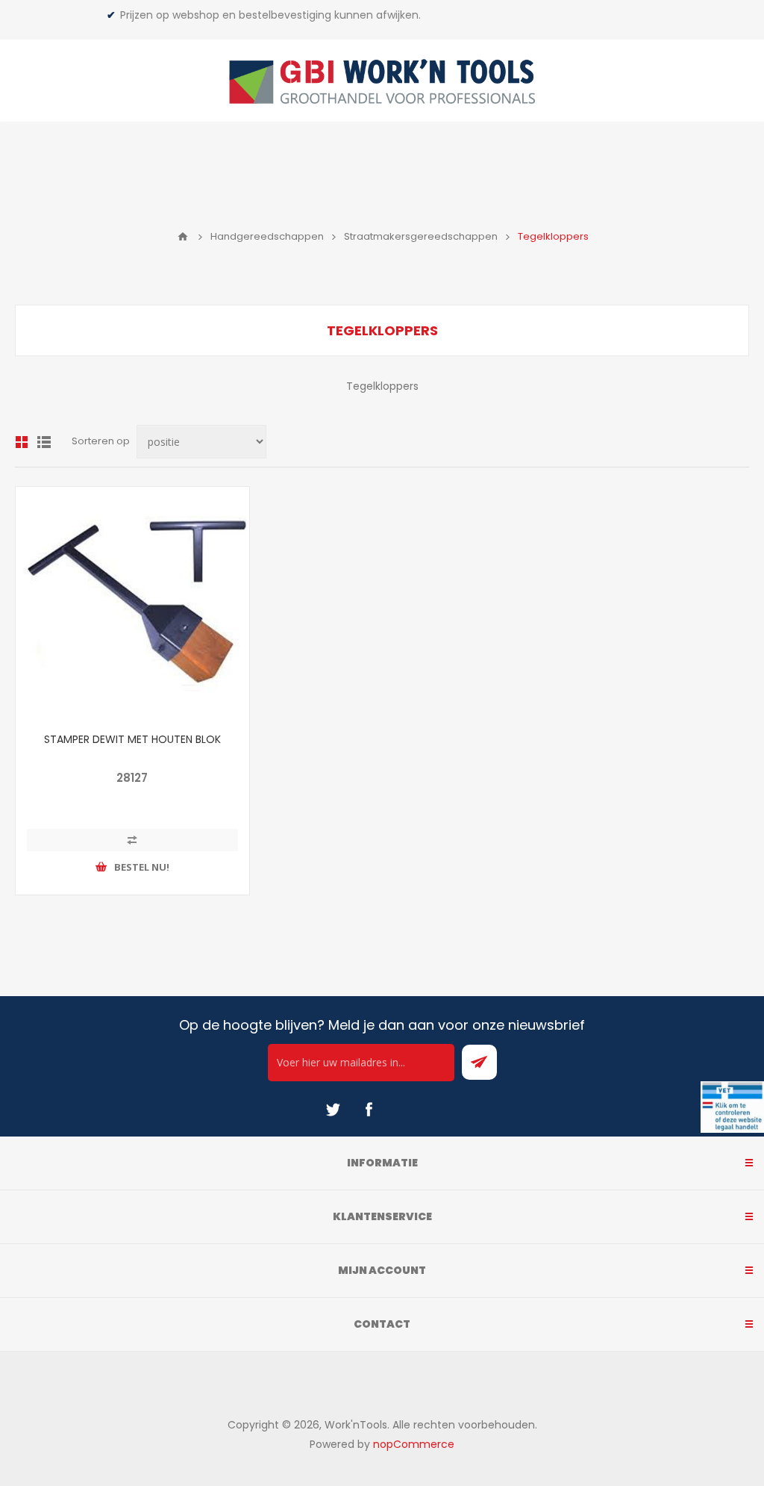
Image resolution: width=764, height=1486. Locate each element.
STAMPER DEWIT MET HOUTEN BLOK (132, 739)
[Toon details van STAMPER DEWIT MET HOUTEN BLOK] (132, 604)
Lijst (44, 442)
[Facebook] (369, 1110)
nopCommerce (413, 1444)
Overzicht (21, 442)
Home (182, 237)
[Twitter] (333, 1110)
